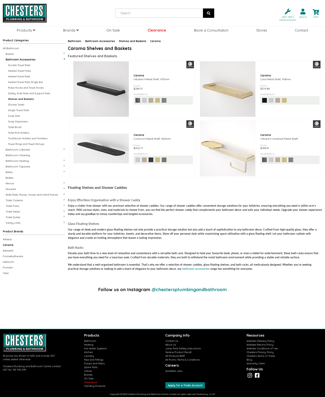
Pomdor (8, 267)
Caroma (8, 245)
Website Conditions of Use (262, 348)
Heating (88, 344)
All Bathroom (11, 48)
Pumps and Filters (94, 363)
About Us (170, 344)
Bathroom (74, 41)
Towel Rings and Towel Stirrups (26, 143)
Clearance (157, 30)
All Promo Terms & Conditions (182, 359)
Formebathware (13, 256)
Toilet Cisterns (14, 200)
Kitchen (88, 352)
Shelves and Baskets (21, 98)
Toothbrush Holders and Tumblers (27, 138)
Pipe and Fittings (93, 359)
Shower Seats (16, 104)
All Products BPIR (175, 355)
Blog (249, 359)
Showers (11, 189)
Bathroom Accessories (20, 59)
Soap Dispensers (18, 121)
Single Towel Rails (18, 110)
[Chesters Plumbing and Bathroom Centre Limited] (40, 13)
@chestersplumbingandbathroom (189, 289)
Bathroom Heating (17, 161)
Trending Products (94, 385)
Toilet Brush (15, 127)
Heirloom (8, 262)
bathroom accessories (195, 268)
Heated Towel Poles (19, 70)
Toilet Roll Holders (18, 132)
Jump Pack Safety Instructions (183, 348)
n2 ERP (212, 394)
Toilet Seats (13, 211)
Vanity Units (13, 222)
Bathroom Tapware (18, 166)
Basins (10, 54)
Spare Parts (90, 367)
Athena (7, 239)
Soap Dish (14, 115)
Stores (261, 30)
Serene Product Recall (178, 352)
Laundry (89, 355)
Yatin (6, 273)
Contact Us (171, 340)
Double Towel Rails (19, 65)
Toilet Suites (13, 217)
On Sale (113, 30)
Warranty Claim (256, 363)
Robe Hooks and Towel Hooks (26, 87)
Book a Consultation (211, 30)
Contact (301, 30)
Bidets (9, 177)
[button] (286, 15)
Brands (69, 30)
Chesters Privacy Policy (260, 352)
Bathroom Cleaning (18, 155)
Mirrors (10, 183)
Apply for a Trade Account (185, 385)
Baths (9, 172)
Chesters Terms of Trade (261, 355)
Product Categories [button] (16, 40)
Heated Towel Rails (19, 76)
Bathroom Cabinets (18, 149)
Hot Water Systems (95, 348)
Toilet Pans (12, 206)
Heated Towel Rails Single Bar (25, 82)
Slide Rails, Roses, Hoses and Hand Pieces (32, 194)
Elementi (8, 250)
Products (25, 30)
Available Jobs (173, 370)
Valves (88, 370)
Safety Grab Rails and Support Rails (29, 93)
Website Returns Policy (260, 344)
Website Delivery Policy (260, 340)
